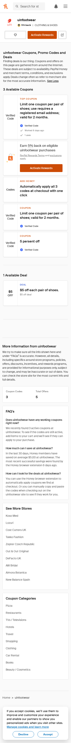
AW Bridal (12, 565)
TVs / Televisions (16, 620)
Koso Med (12, 515)
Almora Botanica (16, 572)
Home (6, 697)
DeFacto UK (13, 558)
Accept (48, 734)
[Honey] (5, 6)
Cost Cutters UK (16, 530)
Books (9, 662)
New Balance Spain (18, 579)
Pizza (9, 605)
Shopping (12, 641)
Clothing (11, 648)
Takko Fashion (14, 537)
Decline (23, 734)
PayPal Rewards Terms (32, 155)
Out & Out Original (17, 551)
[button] (65, 6)
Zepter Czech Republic (20, 544)
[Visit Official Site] (62, 35)
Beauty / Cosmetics (18, 669)
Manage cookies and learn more (28, 726)
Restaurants (13, 613)
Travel (9, 634)
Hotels (10, 627)
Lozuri (9, 523)
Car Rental (12, 655)
